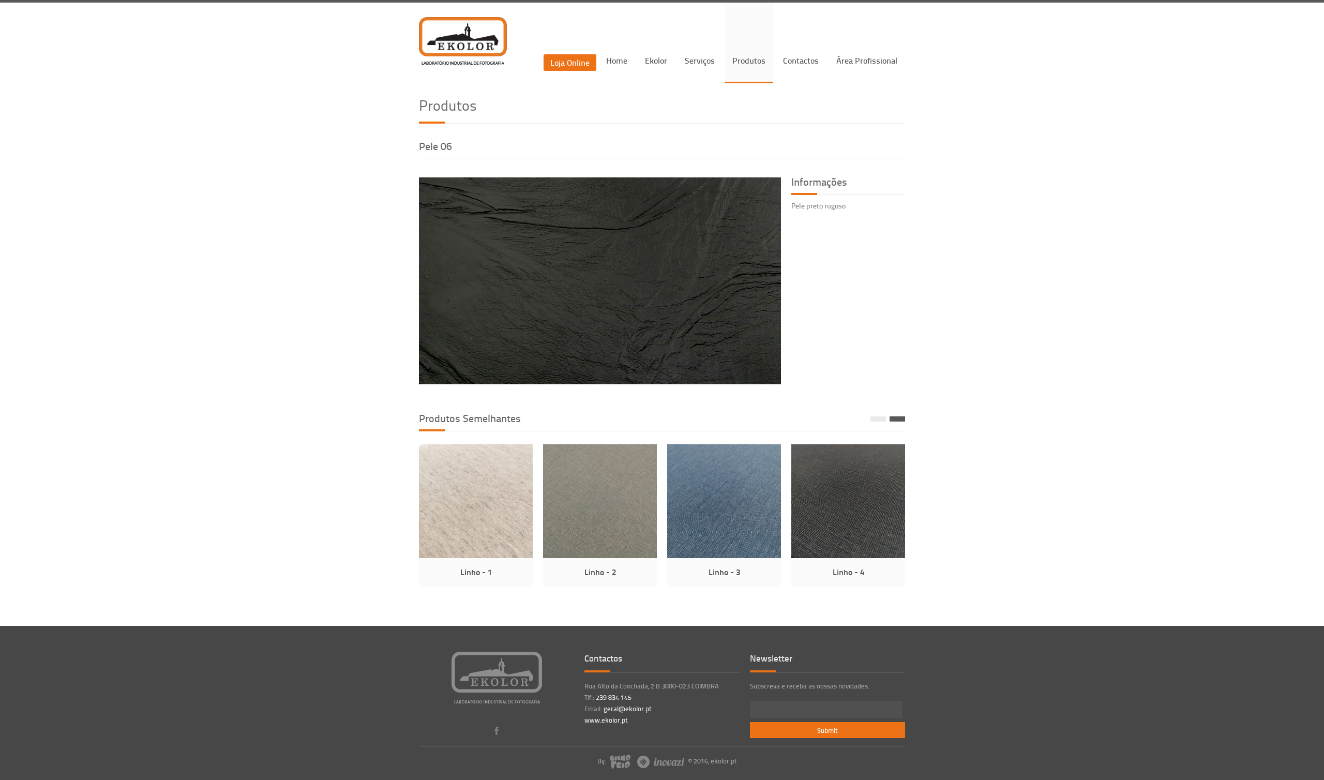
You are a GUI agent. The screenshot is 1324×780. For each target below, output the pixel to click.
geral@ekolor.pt (628, 708)
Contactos (801, 60)
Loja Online (570, 62)
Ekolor (656, 60)
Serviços (700, 60)
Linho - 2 (600, 572)
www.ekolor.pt (606, 720)
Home (616, 60)
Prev (878, 419)
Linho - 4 (848, 572)
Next (897, 419)
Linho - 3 (724, 572)
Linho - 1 (476, 572)
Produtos (748, 60)
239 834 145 (613, 697)
